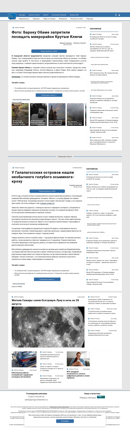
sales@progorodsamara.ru (36, 400)
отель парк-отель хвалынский (21, 99)
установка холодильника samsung (97, 197)
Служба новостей (76, 185)
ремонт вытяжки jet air (97, 57)
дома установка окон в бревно (96, 232)
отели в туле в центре (19, 283)
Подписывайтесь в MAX (49, 51)
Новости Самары (19, 27)
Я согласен (65, 421)
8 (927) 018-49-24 (36, 397)
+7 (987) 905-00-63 (46, 412)
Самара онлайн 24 (47, 203)
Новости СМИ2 (17, 102)
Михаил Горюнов (66, 43)
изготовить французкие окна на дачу (101, 90)
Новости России (96, 137)
